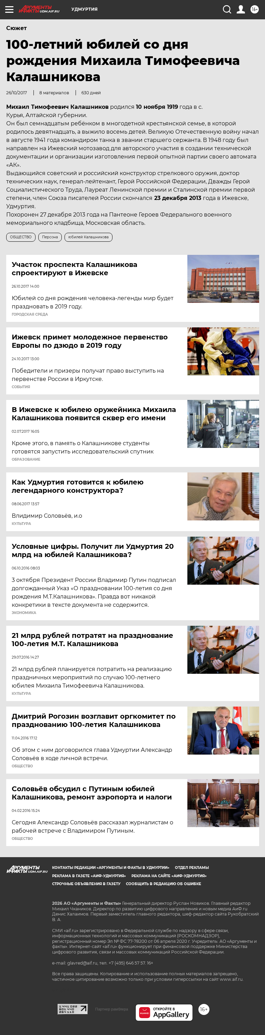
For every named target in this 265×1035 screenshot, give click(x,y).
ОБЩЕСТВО (22, 766)
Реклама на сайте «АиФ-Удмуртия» (169, 876)
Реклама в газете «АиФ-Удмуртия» (89, 876)
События (21, 387)
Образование (26, 459)
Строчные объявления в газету (86, 884)
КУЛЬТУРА (21, 524)
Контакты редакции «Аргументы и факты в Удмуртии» (110, 867)
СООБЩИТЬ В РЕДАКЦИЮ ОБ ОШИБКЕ (163, 884)
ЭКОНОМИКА (24, 613)
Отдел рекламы (192, 867)
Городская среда (30, 314)
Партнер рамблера (111, 1009)
